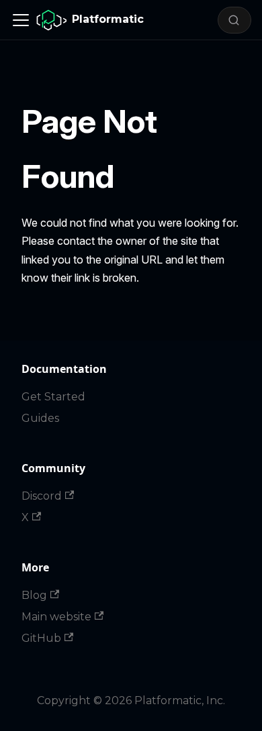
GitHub (41, 638)
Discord (41, 496)
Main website (56, 616)
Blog (34, 595)
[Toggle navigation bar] (21, 20)
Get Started (53, 396)
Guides (40, 418)
